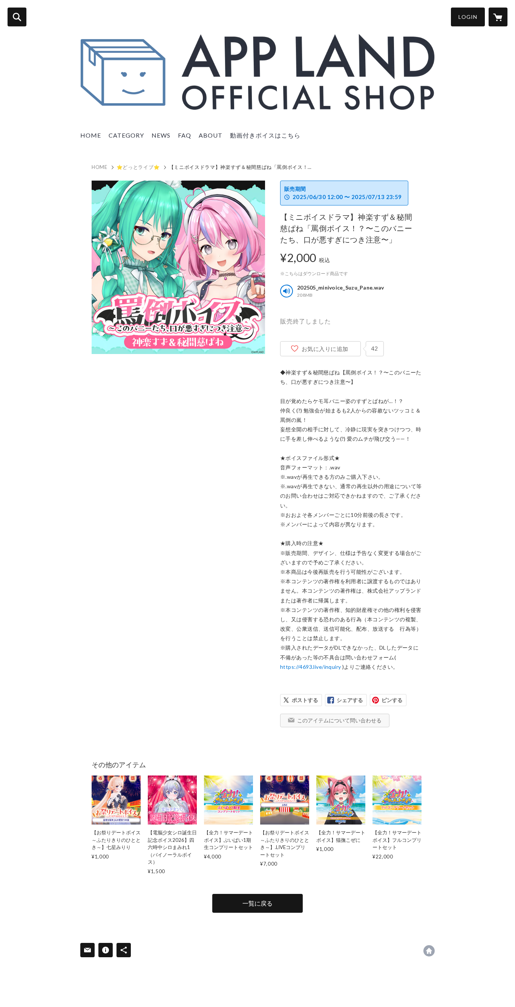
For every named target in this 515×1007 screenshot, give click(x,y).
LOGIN (467, 17)
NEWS (161, 135)
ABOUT (210, 135)
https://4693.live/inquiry (310, 667)
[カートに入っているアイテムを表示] (498, 17)
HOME (90, 135)
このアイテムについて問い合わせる (339, 720)
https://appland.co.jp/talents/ (429, 950)
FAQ (184, 135)
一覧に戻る (257, 903)
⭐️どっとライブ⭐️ (138, 167)
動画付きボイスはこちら (265, 135)
